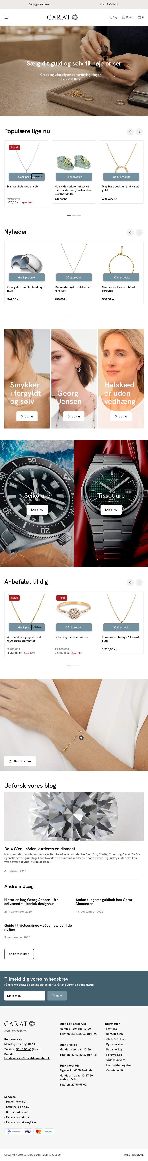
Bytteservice (114, 1044)
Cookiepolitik (115, 1070)
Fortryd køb (114, 1055)
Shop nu (27, 416)
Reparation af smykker (21, 1122)
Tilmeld (57, 995)
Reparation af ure (17, 1117)
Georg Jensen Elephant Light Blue (26, 289)
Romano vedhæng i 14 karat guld (120, 639)
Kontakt (111, 1029)
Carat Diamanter (32, 1154)
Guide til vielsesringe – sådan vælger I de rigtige (38, 927)
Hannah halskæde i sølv (22, 186)
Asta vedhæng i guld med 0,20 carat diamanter (24, 639)
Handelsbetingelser (119, 1065)
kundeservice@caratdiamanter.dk (27, 1058)
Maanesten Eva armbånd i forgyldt (119, 289)
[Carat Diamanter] (62, 17)
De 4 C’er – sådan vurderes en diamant (39, 849)
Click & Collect (116, 1039)
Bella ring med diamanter (71, 637)
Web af (134, 1154)
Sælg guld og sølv (17, 1107)
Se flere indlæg (19, 954)
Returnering (114, 1049)
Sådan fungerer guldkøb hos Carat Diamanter (104, 901)
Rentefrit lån (114, 1034)
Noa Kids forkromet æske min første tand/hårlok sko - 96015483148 (73, 190)
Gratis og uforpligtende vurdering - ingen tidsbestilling (70, 77)
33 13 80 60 (23, 1049)
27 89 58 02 (78, 1084)
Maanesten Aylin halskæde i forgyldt (73, 289)
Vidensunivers (115, 1060)
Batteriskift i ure (17, 1112)
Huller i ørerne (15, 1101)
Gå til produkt (26, 177)
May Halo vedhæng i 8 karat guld (120, 188)
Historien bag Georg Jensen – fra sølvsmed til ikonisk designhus (31, 901)
